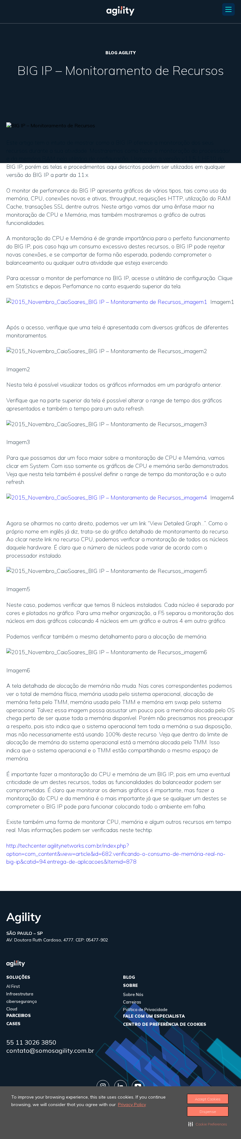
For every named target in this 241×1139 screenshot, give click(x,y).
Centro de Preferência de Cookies (164, 1024)
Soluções (18, 977)
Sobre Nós (133, 994)
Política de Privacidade (145, 1009)
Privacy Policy (132, 1104)
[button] (207, 1124)
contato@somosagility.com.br (50, 1050)
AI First (13, 986)
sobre (130, 985)
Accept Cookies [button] (208, 1099)
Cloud (11, 1008)
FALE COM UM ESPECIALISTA (154, 1016)
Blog (129, 977)
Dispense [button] (208, 1111)
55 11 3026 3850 (31, 1042)
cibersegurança (21, 1001)
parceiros (18, 1015)
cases (13, 1023)
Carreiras (132, 1001)
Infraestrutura (19, 993)
